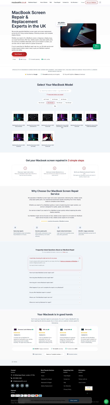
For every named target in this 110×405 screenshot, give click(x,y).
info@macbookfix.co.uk (19, 381)
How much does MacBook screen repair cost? (41, 272)
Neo (55, 106)
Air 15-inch (63, 99)
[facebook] (12, 385)
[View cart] (100, 2)
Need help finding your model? (55, 94)
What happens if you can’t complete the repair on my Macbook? (46, 287)
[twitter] (17, 385)
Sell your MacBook (91, 2)
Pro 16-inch (68, 102)
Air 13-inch (55, 99)
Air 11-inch (46, 99)
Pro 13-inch (41, 102)
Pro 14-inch (50, 102)
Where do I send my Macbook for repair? (40, 302)
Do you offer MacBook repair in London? (40, 292)
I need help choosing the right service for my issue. (43, 258)
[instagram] (22, 385)
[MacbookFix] (19, 2)
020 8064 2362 (17, 378)
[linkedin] (27, 385)
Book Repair (18, 54)
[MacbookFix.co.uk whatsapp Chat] (106, 401)
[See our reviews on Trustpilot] (82, 2)
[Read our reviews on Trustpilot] (14, 59)
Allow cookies (73, 400)
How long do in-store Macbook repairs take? (41, 282)
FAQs (64, 252)
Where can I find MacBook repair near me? (40, 297)
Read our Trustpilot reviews (53, 354)
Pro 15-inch (59, 102)
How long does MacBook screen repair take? (41, 277)
